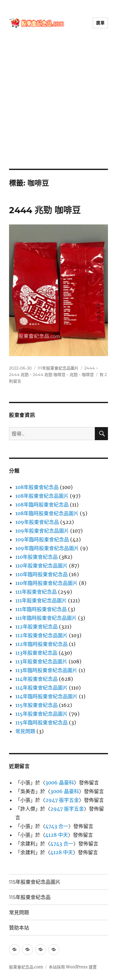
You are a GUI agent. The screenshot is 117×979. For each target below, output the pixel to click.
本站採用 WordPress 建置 (73, 967)
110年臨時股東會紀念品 (41, 574)
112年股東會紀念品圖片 (41, 635)
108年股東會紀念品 (37, 487)
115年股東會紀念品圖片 (41, 714)
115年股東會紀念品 (36, 705)
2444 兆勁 (19, 374)
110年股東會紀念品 (36, 557)
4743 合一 (56, 826)
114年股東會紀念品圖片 (41, 688)
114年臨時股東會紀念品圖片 (46, 696)
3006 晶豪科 (59, 782)
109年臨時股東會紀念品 (42, 539)
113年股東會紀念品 (36, 653)
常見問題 (25, 731)
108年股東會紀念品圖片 (42, 496)
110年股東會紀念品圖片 (41, 565)
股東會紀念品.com (26, 967)
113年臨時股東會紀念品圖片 (46, 670)
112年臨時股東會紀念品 (41, 644)
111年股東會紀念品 (36, 592)
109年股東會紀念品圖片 (42, 531)
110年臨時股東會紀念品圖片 (46, 583)
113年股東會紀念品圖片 (41, 661)
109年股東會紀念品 (37, 522)
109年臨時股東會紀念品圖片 (47, 548)
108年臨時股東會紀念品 (42, 504)
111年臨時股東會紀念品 (41, 609)
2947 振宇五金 (62, 800)
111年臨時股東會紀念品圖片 (46, 618)
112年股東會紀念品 (36, 627)
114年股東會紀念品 (36, 679)
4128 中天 (56, 835)
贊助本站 (19, 928)
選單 (100, 22)
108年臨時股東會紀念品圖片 (47, 513)
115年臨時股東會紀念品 (41, 722)
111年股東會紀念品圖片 (58, 367)
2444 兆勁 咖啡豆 (45, 210)
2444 (89, 367)
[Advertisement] (58, 107)
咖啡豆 (88, 374)
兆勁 (74, 374)
